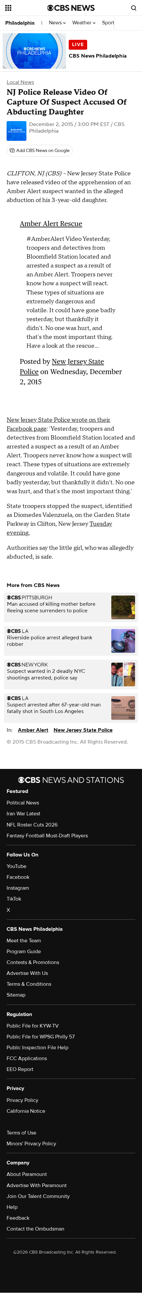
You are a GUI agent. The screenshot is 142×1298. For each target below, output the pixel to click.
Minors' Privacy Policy (31, 1143)
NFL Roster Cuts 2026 (32, 824)
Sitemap (16, 995)
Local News (20, 82)
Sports (110, 23)
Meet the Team (24, 940)
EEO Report (20, 1069)
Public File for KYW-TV (33, 1026)
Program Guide (24, 951)
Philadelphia (20, 23)
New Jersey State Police (83, 730)
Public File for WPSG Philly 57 (41, 1036)
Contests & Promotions (33, 962)
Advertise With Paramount (37, 1185)
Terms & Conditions (29, 984)
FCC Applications (27, 1058)
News (56, 23)
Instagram (18, 888)
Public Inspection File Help (37, 1047)
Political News (23, 802)
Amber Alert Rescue (51, 223)
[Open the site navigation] (26, 8)
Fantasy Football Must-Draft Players (47, 835)
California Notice (26, 1111)
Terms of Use (21, 1132)
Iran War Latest (23, 813)
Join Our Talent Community (38, 1196)
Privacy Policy (22, 1100)
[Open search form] (134, 8)
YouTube (16, 866)
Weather (82, 23)
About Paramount (27, 1174)
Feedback (18, 1218)
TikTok (14, 899)
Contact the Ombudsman (35, 1229)
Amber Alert (33, 730)
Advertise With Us (27, 973)
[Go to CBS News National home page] (71, 8)
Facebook (18, 877)
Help (12, 1207)
